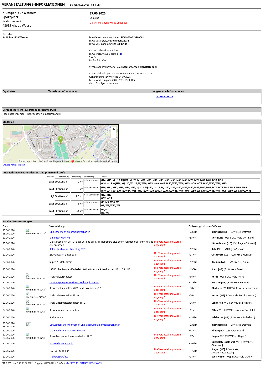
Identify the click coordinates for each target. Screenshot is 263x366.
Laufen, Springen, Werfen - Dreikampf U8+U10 (74, 282)
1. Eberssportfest (58, 356)
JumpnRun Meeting (59, 237)
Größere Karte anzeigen (14, 164)
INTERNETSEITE (164, 96)
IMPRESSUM (72, 363)
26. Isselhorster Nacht (61, 343)
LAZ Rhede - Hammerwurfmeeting (67, 330)
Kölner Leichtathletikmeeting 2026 (67, 249)
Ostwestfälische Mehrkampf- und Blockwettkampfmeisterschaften (84, 324)
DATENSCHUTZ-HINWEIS (90, 363)
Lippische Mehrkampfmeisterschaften (69, 232)
